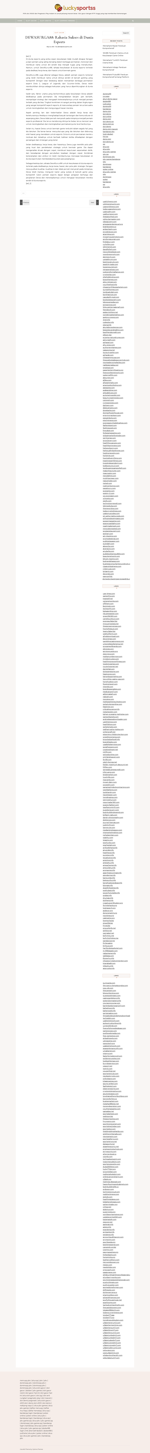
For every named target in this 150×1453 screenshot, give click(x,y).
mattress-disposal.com (112, 1182)
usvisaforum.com (110, 259)
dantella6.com (108, 669)
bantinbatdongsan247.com (114, 1006)
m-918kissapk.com (110, 951)
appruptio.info (108, 968)
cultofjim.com (108, 244)
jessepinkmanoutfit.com (113, 1048)
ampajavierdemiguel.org (113, 224)
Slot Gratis (45, 20)
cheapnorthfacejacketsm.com (115, 287)
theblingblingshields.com (113, 1131)
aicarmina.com (108, 234)
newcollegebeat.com (111, 252)
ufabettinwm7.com (110, 1330)
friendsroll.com (109, 310)
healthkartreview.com (112, 446)
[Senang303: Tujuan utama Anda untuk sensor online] (94, 202)
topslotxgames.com (111, 664)
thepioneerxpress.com (112, 626)
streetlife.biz (108, 923)
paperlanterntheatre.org (113, 370)
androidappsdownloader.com (115, 719)
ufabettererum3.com (111, 1323)
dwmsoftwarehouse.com (113, 413)
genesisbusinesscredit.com (113, 770)
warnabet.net (108, 933)
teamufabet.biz (109, 631)
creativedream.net (110, 750)
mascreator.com (109, 473)
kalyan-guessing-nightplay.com (115, 714)
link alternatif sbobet (33, 1431)
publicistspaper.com (111, 541)
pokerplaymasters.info (112, 1001)
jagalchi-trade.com (110, 264)
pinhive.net (107, 931)
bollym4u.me (108, 936)
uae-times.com (109, 594)
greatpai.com (108, 368)
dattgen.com (108, 405)
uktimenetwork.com (111, 204)
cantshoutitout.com (111, 619)
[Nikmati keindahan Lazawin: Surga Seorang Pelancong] (24, 202)
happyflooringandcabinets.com (115, 1184)
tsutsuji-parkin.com (111, 353)
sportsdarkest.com (110, 1114)
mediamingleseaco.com (112, 830)
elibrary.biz (107, 335)
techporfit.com (109, 609)
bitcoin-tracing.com (111, 559)
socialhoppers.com (110, 747)
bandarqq (107, 109)
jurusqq (106, 96)
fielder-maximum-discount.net (115, 765)
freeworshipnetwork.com (113, 373)
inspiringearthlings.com (112, 461)
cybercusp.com (109, 569)
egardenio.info (109, 1230)
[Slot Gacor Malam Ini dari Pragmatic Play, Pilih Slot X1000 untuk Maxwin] (75, 8)
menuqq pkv (25, 1381)
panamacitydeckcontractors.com (116, 787)
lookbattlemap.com (111, 1061)
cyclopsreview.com (110, 403)
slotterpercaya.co (110, 1292)
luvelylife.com (108, 777)
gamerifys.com (109, 596)
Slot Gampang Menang (65, 20)
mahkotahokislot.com (112, 1174)
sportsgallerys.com (110, 1139)
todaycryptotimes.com (112, 511)
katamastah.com (109, 1219)
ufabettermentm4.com (112, 1325)
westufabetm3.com (111, 1353)
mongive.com (108, 699)
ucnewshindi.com (110, 1026)
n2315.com (107, 752)
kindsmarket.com (110, 775)
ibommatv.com (109, 606)
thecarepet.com (109, 991)
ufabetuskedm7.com (111, 1340)
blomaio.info (108, 885)
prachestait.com (109, 845)
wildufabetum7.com (111, 1358)
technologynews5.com (112, 503)
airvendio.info (108, 850)
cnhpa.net (107, 1207)
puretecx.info (108, 855)
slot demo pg (108, 122)
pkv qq (106, 154)
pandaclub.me (109, 941)
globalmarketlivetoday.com (114, 436)
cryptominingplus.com (112, 1091)
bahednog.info (109, 1008)
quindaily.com (108, 544)
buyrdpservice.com (111, 1064)
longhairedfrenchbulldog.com (115, 1096)
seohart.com (108, 534)
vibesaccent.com (109, 222)
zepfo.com (107, 501)
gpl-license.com (109, 438)
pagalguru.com (109, 488)
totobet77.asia (108, 1315)
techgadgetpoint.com (112, 1159)
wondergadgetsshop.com (113, 315)
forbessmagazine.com (112, 433)
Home (20, 20)
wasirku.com (108, 838)
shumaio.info (108, 898)
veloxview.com (109, 1350)
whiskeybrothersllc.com (112, 1355)
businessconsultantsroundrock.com (117, 564)
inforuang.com (109, 772)
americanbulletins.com (112, 385)
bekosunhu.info (109, 880)
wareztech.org (109, 1043)
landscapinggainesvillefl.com (114, 468)
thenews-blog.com (110, 508)
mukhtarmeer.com (110, 478)
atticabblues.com (110, 393)
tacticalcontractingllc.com (113, 1305)
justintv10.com (109, 825)
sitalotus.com (108, 1209)
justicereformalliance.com (113, 272)
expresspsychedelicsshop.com (115, 423)
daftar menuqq (36, 1408)
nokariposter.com (110, 712)
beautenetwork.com (111, 556)
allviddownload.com (111, 636)
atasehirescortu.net (111, 1147)
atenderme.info (109, 875)
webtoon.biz (108, 1116)
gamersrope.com (110, 1031)
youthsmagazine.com (111, 1109)
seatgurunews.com (111, 317)
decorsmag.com (109, 639)
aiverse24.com (109, 549)
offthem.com (108, 604)
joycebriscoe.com (110, 232)
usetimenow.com (110, 722)
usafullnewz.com (110, 202)
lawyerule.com (109, 828)
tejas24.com (108, 840)
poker (105, 179)
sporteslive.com (109, 1129)
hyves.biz (106, 926)
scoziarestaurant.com (111, 531)
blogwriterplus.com (111, 993)
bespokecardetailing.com (113, 330)
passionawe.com (109, 1272)
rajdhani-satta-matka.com (113, 729)
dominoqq (107, 164)
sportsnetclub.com (110, 1074)
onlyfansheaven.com (111, 757)
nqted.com (107, 483)
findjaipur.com (109, 242)
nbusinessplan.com (110, 614)
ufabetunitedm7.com (111, 1338)
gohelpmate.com (110, 727)
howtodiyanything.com (112, 458)
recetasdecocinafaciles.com (114, 363)
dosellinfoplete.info (111, 888)
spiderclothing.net (110, 312)
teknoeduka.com (110, 506)
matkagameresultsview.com (114, 702)
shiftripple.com (109, 1290)
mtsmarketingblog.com (112, 833)
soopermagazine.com (111, 521)
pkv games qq (25, 1421)
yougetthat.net (109, 1071)
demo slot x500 (35, 1403)
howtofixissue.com (110, 629)
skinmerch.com (109, 257)
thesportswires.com (111, 1119)
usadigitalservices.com (112, 744)
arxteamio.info (108, 1232)
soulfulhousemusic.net (112, 1300)
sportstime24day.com (112, 1126)
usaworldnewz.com (111, 207)
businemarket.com (110, 1101)
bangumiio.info (109, 878)
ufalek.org (107, 1179)
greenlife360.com (110, 616)
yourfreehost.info (110, 285)
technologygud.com (111, 1192)
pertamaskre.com (110, 1013)
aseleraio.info (108, 1225)
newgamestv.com (110, 1137)
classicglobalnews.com (112, 566)
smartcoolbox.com (110, 1295)
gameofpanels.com (110, 717)
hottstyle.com (108, 456)
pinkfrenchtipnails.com (112, 1134)
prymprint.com (109, 1240)
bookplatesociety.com (112, 300)
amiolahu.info (108, 863)
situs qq (106, 147)
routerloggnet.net (110, 667)
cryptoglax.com (109, 275)
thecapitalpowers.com (112, 1308)
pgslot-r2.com (108, 493)
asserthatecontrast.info (112, 873)
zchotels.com (108, 498)
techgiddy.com (109, 1018)
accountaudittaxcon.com (113, 1237)
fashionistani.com (110, 425)
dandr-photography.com (113, 818)
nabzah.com (108, 697)
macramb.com (108, 780)
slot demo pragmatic (28, 1401)
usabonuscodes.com (111, 514)
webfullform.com (110, 634)
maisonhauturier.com (111, 471)
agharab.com (108, 355)
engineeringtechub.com (113, 1149)
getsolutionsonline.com (112, 704)
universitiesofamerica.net (113, 644)
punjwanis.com (109, 983)
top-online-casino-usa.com (113, 679)
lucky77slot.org (109, 1169)
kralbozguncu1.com (111, 466)
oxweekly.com (108, 785)
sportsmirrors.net (110, 1142)
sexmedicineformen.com (113, 1287)
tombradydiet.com (110, 292)
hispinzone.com (109, 674)
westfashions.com (110, 790)
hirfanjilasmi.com (109, 1255)
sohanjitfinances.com (111, 1298)
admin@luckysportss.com (64, 46)
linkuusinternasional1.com (113, 307)
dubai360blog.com (110, 1167)
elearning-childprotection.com (115, 734)
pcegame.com (108, 491)
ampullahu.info (109, 868)
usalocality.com (109, 212)
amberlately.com (110, 229)
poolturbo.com (109, 843)
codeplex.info (108, 322)
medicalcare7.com (110, 692)
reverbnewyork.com (111, 254)
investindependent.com (112, 463)
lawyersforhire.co (110, 1099)
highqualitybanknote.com (113, 451)
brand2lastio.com (110, 742)
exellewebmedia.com (111, 1033)
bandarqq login (26, 1413)
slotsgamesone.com (111, 672)
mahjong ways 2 (26, 1406)
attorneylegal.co (109, 1154)
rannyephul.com (109, 800)
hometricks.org (109, 1257)
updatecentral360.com (112, 1217)
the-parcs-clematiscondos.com (115, 986)
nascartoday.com (110, 481)
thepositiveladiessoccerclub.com (116, 360)
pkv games (37, 1391)
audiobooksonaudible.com (114, 554)
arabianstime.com (110, 390)
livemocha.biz (108, 921)
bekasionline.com (110, 611)
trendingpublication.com (113, 1320)
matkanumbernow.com (112, 657)
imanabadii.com (109, 963)
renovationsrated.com (112, 529)
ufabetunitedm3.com (112, 1335)
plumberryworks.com (112, 1277)
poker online (108, 169)
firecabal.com (108, 431)
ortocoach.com (109, 1270)
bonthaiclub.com (110, 295)
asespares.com (109, 388)
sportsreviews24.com (111, 1164)
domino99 (107, 94)
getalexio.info (108, 1235)
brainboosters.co (109, 227)
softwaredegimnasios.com (113, 519)
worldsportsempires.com (113, 1214)
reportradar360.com (111, 802)
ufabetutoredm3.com (112, 1343)
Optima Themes (37, 1449)
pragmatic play (34, 1398)
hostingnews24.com (111, 453)
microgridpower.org (111, 1262)
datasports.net (109, 1144)
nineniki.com (108, 687)
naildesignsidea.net (110, 365)
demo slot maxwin (110, 129)
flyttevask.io (107, 943)
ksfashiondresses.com (111, 1202)
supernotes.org (109, 1212)
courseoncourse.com (111, 1003)
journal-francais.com (111, 823)
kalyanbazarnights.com (112, 677)
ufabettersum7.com (111, 1328)
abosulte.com (108, 546)
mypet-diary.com (110, 782)
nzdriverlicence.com (111, 486)
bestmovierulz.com (111, 262)
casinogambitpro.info (111, 998)
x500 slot (23, 1403)
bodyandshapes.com (111, 561)
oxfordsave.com (109, 1079)
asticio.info (107, 1227)
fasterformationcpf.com (112, 1056)
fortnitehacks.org (110, 905)
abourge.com (108, 378)
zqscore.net (107, 1222)
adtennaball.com (110, 694)
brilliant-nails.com (110, 815)
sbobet (29, 1391)
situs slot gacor (39, 1388)
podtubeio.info (109, 890)
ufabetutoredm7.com (112, 1345)
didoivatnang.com (110, 408)
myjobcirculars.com (111, 659)
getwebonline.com (110, 755)
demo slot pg (108, 124)
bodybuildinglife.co (111, 1187)
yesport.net (107, 1066)
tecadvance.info (109, 858)
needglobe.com (109, 1267)
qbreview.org (108, 649)
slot (23, 193)
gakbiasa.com (108, 956)
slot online (107, 117)
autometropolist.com (111, 395)
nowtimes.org (108, 916)
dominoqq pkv (109, 157)
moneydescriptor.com (112, 1106)
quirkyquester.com (111, 1285)
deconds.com (108, 574)
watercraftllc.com (110, 375)
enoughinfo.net (109, 928)
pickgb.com (107, 1197)
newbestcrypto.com (111, 1076)
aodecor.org (108, 911)
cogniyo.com (108, 1250)
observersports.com (111, 1089)
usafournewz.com (110, 214)
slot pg (39, 1396)
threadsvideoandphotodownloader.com (119, 1016)
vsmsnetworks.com (110, 601)
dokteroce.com (109, 820)
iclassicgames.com (110, 1081)
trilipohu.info (108, 966)
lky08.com (107, 760)
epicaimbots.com (110, 418)
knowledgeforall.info (111, 739)
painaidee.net (108, 1111)
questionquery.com (111, 810)
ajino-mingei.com (110, 282)
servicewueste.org (110, 651)
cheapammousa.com (111, 358)
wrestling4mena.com (111, 737)
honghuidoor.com (110, 682)
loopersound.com (110, 267)
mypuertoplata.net (111, 624)
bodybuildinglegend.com (113, 812)
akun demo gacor (110, 99)
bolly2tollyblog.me (110, 938)
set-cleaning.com (110, 536)
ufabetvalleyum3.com (112, 1348)
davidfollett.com (109, 249)
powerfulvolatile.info (111, 893)
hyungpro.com (109, 1121)
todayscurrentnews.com (113, 1313)
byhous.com (108, 946)
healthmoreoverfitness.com (114, 662)
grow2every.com (110, 441)
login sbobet (108, 134)
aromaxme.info (109, 870)
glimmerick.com (109, 247)
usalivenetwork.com (111, 1021)
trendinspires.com (110, 797)
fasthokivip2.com (110, 1086)
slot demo (107, 114)
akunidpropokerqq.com (112, 327)
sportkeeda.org (109, 1242)
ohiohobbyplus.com (111, 277)
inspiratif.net (108, 599)
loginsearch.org (109, 908)
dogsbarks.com (109, 410)
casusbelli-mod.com (111, 297)
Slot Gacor (31, 20)
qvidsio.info (107, 895)
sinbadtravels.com (110, 1038)
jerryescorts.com (109, 1152)
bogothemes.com (110, 280)
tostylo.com (107, 1069)
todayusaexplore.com (112, 209)
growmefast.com (110, 1172)
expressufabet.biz (110, 621)
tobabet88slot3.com (111, 1310)
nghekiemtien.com (110, 835)
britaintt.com (108, 571)
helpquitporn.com (110, 448)
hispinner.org (108, 707)
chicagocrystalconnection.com (115, 961)
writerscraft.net (109, 732)
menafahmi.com (109, 476)
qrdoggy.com (108, 1189)
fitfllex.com (107, 767)
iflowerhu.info (108, 958)
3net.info (106, 320)
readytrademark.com (111, 526)
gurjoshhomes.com (111, 290)
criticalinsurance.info (111, 709)
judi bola (23, 1433)
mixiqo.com (107, 1265)
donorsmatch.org (110, 913)
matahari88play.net (111, 1104)
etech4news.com (110, 420)
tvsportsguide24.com (111, 1162)
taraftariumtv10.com (111, 807)
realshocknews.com (111, 1194)
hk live (105, 137)
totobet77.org (108, 1318)
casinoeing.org (109, 918)
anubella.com (108, 551)
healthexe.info (109, 853)
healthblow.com (109, 724)
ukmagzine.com (109, 1041)
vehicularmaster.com (111, 219)
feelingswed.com (110, 428)
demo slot (107, 111)
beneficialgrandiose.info (112, 883)
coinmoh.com (108, 400)
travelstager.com (110, 795)
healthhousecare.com (112, 443)
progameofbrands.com (112, 646)
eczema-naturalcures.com (113, 337)
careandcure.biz (109, 1247)
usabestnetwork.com (111, 1046)
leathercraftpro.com (111, 1260)
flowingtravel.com (110, 684)
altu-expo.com (109, 345)
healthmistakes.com (111, 1199)
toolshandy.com (109, 792)
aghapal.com (108, 342)
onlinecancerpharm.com (113, 1177)
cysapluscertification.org (113, 903)
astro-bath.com (109, 340)
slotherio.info (108, 900)
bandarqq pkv (108, 132)
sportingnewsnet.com (112, 1124)
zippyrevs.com (108, 654)
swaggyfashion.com (111, 805)
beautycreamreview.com (113, 398)
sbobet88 (107, 101)
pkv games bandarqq (111, 159)
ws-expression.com (110, 496)
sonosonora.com (109, 305)
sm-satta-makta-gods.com (113, 516)
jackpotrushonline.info (112, 1023)
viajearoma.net (109, 350)
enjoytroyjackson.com (112, 415)
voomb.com (107, 1157)
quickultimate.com (110, 1282)
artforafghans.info (110, 848)
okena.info (107, 325)
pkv (104, 162)
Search (126, 33)
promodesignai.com (111, 539)
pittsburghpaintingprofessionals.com (118, 1275)
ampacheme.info (110, 865)
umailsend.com (109, 1051)
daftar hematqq (35, 1411)
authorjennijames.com (112, 347)
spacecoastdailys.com (111, 524)
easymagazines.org (110, 1252)
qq (104, 144)
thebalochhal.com (110, 217)
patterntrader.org (110, 1204)
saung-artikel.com (110, 1084)
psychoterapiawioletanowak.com (116, 1280)
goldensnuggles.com (111, 1058)
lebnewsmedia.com (111, 302)
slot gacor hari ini (32, 1393)
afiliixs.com (107, 380)
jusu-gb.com (108, 988)
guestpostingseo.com (111, 996)
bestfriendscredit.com (112, 332)
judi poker (107, 104)
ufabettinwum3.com (111, 1333)
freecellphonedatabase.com (114, 1028)
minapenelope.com (111, 270)
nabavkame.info (109, 953)
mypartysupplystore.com (113, 237)
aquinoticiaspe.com (110, 1094)
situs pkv (106, 149)
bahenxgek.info (109, 1011)
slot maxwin (46, 1398)
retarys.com (107, 1053)
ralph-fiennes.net (110, 762)
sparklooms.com (109, 1303)
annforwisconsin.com (111, 239)
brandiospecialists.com (112, 689)
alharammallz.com (110, 383)
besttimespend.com (111, 1245)
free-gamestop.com (111, 1036)
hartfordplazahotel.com (112, 948)
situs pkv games (109, 152)
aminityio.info (108, 860)
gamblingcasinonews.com (113, 641)
